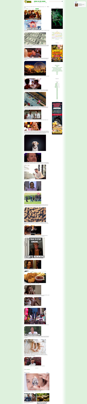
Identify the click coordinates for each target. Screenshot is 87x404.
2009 (57, 97)
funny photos (55, 35)
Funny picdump (60, 35)
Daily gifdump (57, 33)
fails (61, 34)
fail (60, 34)
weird (61, 38)
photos (60, 37)
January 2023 (56, 87)
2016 (57, 92)
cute (53, 33)
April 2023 (56, 85)
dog (58, 34)
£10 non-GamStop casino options (57, 68)
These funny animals (59, 38)
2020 (57, 89)
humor (60, 36)
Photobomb (58, 37)
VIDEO (40, 1)
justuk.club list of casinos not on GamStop (57, 67)
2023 (57, 82)
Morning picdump (54, 37)
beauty (60, 32)
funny (53, 35)
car (61, 32)
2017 (57, 91)
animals (53, 32)
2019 (57, 90)
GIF (38, 1)
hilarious (57, 36)
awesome (57, 32)
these (56, 38)
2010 (57, 96)
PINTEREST (43, 1)
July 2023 (56, 83)
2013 (57, 94)
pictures (53, 38)
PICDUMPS (35, 1)
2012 (57, 95)
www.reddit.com (28, 369)
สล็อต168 (57, 66)
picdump (61, 37)
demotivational (56, 34)
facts (59, 34)
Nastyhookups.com (57, 65)
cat (52, 33)
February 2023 (56, 86)
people (56, 37)
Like (47, 6)
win (56, 39)
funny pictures (53, 36)
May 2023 (56, 84)
